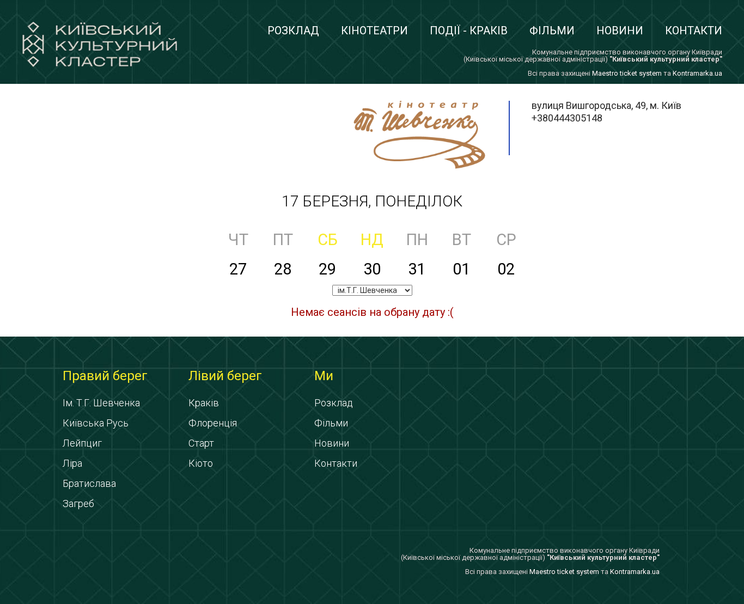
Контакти (693, 30)
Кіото (200, 463)
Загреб (78, 503)
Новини (619, 30)
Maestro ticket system (627, 73)
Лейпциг (82, 443)
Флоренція (212, 423)
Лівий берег (225, 375)
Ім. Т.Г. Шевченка (101, 402)
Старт (201, 443)
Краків (203, 402)
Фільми (552, 30)
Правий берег (105, 375)
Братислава (89, 483)
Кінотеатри (374, 30)
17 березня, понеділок (372, 201)
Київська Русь (96, 423)
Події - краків (469, 30)
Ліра (72, 463)
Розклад (293, 30)
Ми (323, 375)
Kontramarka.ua (697, 73)
